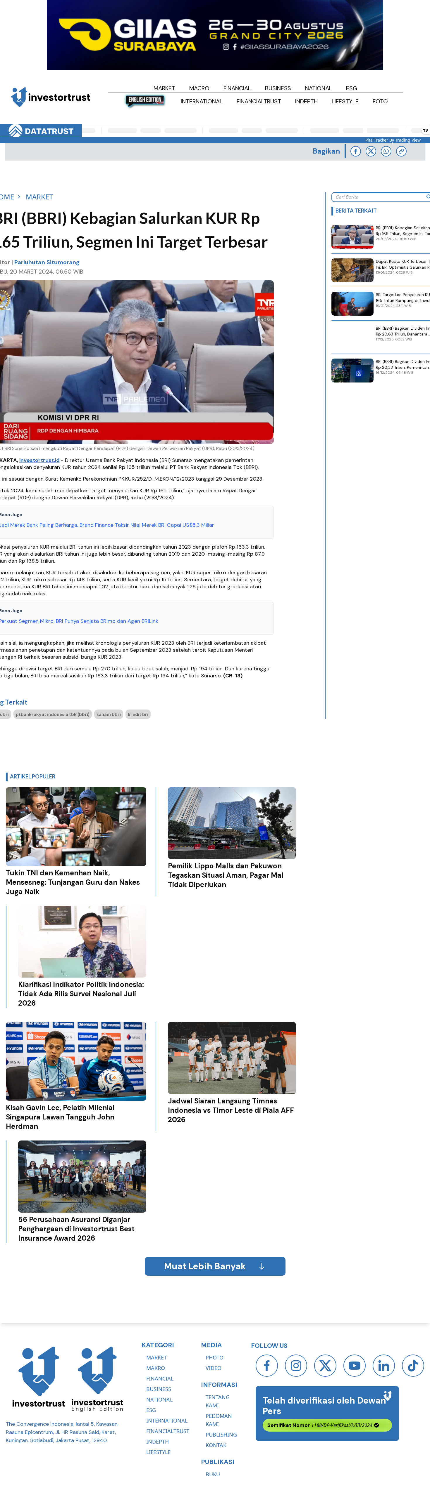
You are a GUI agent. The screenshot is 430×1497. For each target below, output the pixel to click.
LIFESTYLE (158, 1452)
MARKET (156, 1357)
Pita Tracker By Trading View (393, 140)
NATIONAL (159, 1399)
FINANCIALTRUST (167, 1431)
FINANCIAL (159, 1378)
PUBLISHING (221, 1434)
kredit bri (138, 714)
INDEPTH (157, 1441)
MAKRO (155, 1367)
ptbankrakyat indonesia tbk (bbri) (53, 714)
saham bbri (109, 714)
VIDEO (213, 1367)
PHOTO (214, 1357)
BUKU (213, 1474)
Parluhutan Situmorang (47, 262)
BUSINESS (158, 1388)
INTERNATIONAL (167, 1420)
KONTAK (216, 1445)
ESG (151, 1409)
